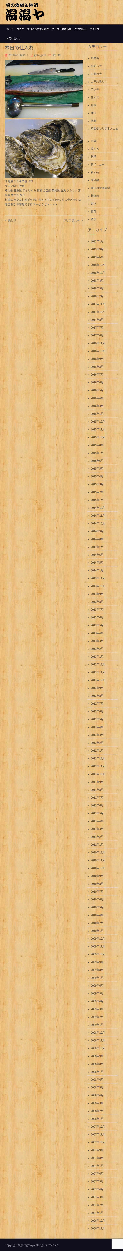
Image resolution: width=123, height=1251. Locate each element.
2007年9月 (97, 1150)
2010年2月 (97, 923)
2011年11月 (98, 766)
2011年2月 (97, 837)
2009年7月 (97, 978)
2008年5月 (97, 1087)
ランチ (95, 89)
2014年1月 (97, 570)
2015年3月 (97, 484)
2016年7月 (97, 374)
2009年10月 (98, 954)
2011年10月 (98, 774)
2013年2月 (97, 649)
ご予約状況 (80, 29)
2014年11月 (98, 515)
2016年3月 (97, 406)
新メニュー (97, 164)
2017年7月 (97, 327)
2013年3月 (97, 641)
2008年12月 (98, 1032)
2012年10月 (98, 680)
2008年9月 (97, 1056)
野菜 (93, 211)
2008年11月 (98, 1040)
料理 (93, 156)
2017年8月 (97, 320)
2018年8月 (97, 280)
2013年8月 (97, 602)
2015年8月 (97, 445)
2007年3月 (97, 1197)
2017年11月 (98, 304)
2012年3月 (97, 735)
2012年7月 (97, 703)
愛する (95, 149)
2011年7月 (97, 797)
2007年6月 (97, 1173)
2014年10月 (98, 523)
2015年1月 (97, 500)
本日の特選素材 (100, 188)
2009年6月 (97, 985)
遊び (93, 203)
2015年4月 (97, 476)
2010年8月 (97, 884)
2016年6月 (97, 382)
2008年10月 (98, 1048)
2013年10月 (98, 586)
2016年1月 (97, 414)
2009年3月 (97, 1009)
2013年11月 (98, 578)
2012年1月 (97, 750)
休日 (93, 113)
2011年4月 (97, 821)
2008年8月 (97, 1064)
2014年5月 (97, 562)
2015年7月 (97, 453)
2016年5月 (97, 390)
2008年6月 (97, 1079)
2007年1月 (97, 1213)
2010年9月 (97, 876)
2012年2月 (97, 743)
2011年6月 (97, 805)
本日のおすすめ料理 (38, 29)
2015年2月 (97, 492)
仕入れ (95, 97)
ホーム (10, 29)
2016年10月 (98, 351)
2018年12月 (98, 265)
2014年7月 (97, 547)
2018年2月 (97, 296)
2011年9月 (97, 782)
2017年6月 (97, 335)
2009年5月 (97, 993)
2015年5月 (97, 468)
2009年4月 (97, 1001)
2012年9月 (97, 688)
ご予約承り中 (99, 81)
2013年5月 (97, 625)
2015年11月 (98, 429)
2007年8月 (97, 1158)
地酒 (93, 121)
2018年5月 (97, 288)
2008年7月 (97, 1072)
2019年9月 (97, 249)
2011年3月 (97, 829)
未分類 (56, 55)
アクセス (94, 29)
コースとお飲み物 (61, 29)
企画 (93, 105)
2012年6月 (97, 711)
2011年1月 (97, 844)
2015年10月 (98, 437)
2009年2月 (97, 1017)
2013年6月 (97, 617)
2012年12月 (98, 664)
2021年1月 (97, 241)
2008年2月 (97, 1111)
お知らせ (96, 66)
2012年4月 (97, 727)
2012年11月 (98, 672)
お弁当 (95, 58)
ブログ (20, 29)
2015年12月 (98, 421)
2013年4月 (97, 633)
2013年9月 (97, 594)
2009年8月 (97, 970)
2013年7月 (97, 609)
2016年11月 (98, 343)
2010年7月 (97, 891)
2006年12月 (98, 1220)
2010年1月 (97, 931)
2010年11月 (98, 860)
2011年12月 (98, 758)
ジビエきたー (71, 220)
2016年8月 (97, 367)
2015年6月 (97, 461)
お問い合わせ (13, 38)
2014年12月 (98, 508)
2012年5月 (97, 719)
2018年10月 (98, 273)
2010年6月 (97, 899)
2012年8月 (97, 696)
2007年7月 (97, 1166)
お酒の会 (96, 74)
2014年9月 (97, 531)
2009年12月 (98, 938)
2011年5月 (97, 813)
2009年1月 (97, 1025)
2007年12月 (98, 1126)
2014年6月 (97, 555)
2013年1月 (97, 656)
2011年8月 (97, 790)
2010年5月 (97, 907)
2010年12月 (98, 852)
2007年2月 (97, 1205)
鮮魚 (93, 219)
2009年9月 (97, 962)
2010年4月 (97, 915)
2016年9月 (97, 359)
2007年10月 (98, 1142)
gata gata (40, 55)
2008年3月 (97, 1103)
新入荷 (95, 172)
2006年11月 (98, 1228)
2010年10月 (98, 868)
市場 (93, 141)
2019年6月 (97, 257)
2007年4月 (97, 1189)
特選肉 (95, 196)
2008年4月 (97, 1095)
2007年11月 (98, 1134)
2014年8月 (97, 539)
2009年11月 (98, 946)
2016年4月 (97, 398)
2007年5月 (97, 1181)
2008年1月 (97, 1119)
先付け (12, 220)
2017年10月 (98, 312)
